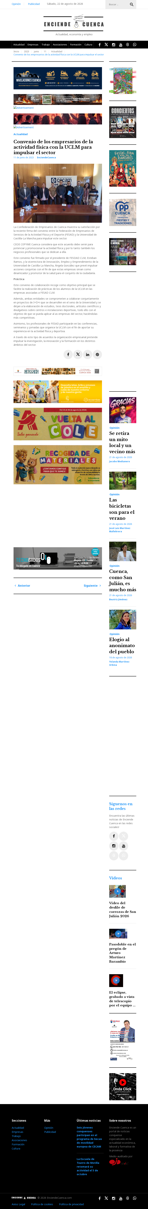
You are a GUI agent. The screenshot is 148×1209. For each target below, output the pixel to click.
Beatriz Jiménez (118, 599)
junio (36, 51)
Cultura (88, 44)
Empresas (33, 44)
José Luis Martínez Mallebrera (119, 530)
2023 (26, 51)
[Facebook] (113, 836)
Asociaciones (60, 44)
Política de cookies (42, 1204)
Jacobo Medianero (119, 461)
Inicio (16, 51)
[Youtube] (123, 846)
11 (45, 51)
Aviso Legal (18, 1204)
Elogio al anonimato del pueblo (122, 645)
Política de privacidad (71, 1204)
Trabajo (46, 44)
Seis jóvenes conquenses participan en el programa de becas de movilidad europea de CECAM (89, 1137)
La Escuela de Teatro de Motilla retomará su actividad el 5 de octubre (88, 1166)
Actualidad (19, 44)
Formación (75, 44)
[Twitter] (123, 836)
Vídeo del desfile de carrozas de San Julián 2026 (122, 909)
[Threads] (113, 855)
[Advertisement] (58, 514)
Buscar (131, 4)
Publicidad (34, 4)
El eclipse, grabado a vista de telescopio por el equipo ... (122, 999)
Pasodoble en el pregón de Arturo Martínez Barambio (122, 953)
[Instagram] (113, 846)
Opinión (16, 4)
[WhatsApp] (123, 855)
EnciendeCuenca (46, 157)
